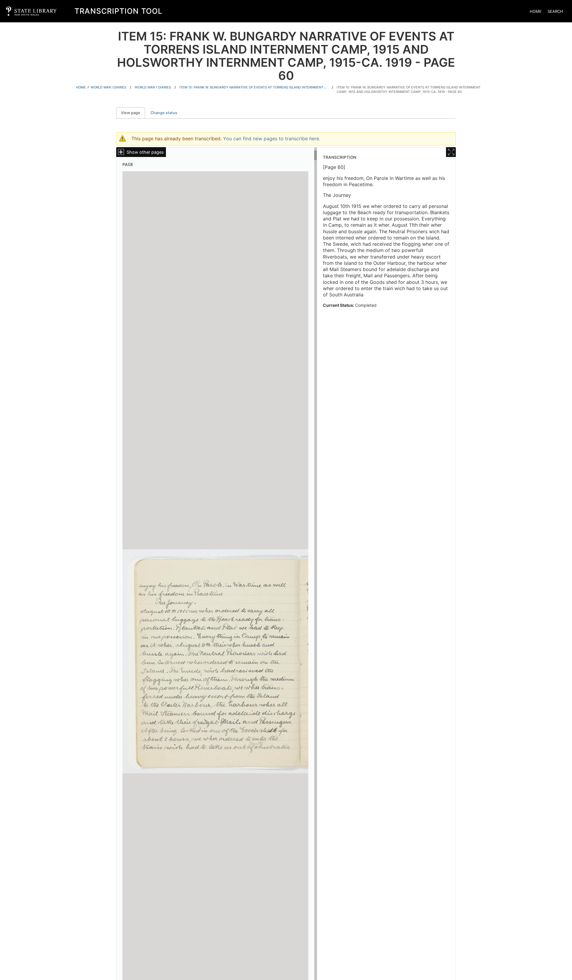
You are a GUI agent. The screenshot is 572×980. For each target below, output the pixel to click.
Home (536, 11)
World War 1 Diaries (153, 87)
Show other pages (145, 152)
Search (555, 11)
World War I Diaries (108, 87)
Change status (163, 113)
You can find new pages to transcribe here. (271, 138)
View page (133, 113)
